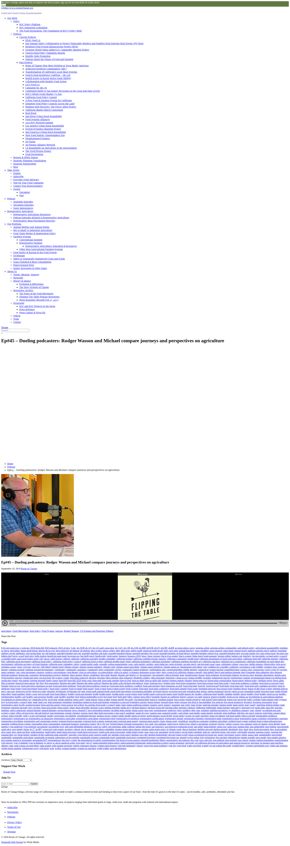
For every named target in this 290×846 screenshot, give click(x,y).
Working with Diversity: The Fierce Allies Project (50, 106)
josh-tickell (206, 699)
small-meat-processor (66, 732)
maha (118, 705)
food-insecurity (237, 686)
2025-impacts (51, 648)
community (60, 669)
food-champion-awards (171, 686)
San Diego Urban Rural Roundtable (43, 116)
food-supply (88, 688)
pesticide (218, 713)
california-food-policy (41, 661)
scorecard (47, 729)
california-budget (124, 659)
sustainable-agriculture (23, 737)
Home (10, 463)
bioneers (123, 656)
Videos (16, 315)
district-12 (134, 675)
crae (18, 672)
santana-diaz (243, 726)
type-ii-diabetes (36, 743)
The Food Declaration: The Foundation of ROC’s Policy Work (50, 30)
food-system (100, 688)
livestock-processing (262, 702)
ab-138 (126, 648)
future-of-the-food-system (260, 688)
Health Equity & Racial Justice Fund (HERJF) (48, 78)
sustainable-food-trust (125, 737)
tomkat (252, 740)
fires (42, 683)
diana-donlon (76, 675)
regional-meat (111, 721)
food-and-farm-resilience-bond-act (93, 686)
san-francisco (157, 726)
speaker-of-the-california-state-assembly (49, 735)
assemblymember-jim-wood (145, 653)
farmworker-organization (219, 680)
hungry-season (187, 697)
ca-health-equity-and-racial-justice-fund (20, 659)
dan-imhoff (208, 672)
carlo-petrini (139, 664)
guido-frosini (281, 691)
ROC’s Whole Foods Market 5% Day (43, 94)
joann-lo (153, 699)
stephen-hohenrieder (158, 735)
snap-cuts (153, 732)
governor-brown (160, 691)
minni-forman (223, 707)
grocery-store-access (234, 691)
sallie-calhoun (128, 726)
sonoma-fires (7, 735)
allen (118, 650)
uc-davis (48, 743)
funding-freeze (240, 688)
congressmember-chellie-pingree (181, 669)
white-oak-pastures (279, 745)
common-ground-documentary (39, 669)
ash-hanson (50, 653)
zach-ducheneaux (118, 748)
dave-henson (276, 672)
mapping (176, 705)
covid (267, 669)
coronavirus (258, 669)
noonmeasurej (160, 710)
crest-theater (72, 672)
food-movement (29, 688)
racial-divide (166, 716)
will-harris (44, 748)
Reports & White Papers (25, 157)
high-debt (122, 697)
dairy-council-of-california (174, 672)
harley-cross (31, 694)
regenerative (7, 718)
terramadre (27, 740)
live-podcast (217, 702)
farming (188, 680)
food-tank (143, 688)
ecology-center (62, 678)
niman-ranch (138, 710)
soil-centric (231, 732)
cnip (205, 667)
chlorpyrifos (269, 664)
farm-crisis (87, 680)
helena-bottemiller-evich (91, 697)
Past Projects (25, 62)
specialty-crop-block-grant (81, 735)
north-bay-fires (175, 710)
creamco (40, 672)
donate (201, 675)
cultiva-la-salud (120, 672)
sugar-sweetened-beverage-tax (202, 735)
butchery (247, 656)
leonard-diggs (167, 702)
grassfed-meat (193, 691)
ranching (204, 716)
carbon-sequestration (117, 664)
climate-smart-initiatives (151, 667)
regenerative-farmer (174, 718)
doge (182, 675)
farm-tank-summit (110, 680)
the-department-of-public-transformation (97, 740)
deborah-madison (9, 675)
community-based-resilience (135, 669)
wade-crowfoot (194, 745)
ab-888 (142, 648)
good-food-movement (120, 691)
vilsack (139, 745)
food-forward (212, 686)
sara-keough (283, 726)
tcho (202, 737)
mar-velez (185, 705)
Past (21, 195)
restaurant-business (70, 724)
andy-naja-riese (171, 650)
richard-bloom (116, 724)
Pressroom (18, 303)
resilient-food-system (238, 721)
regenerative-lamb (212, 718)
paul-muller (194, 713)
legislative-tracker (138, 702)
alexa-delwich (62, 650)
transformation (281, 740)
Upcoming (24, 192)
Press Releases (27, 309)
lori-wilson (79, 705)
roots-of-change (260, 724)
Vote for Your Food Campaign (28, 182)
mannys (167, 705)
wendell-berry (238, 745)
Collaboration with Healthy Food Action (45, 81)
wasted (205, 745)
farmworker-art (200, 680)
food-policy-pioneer (59, 688)
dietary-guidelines (91, 675)
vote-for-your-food (177, 745)
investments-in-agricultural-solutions (266, 697)
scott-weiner (58, 729)
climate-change (71, 667)
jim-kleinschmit (141, 699)
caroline (149, 664)
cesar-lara (243, 664)
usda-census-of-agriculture (26, 745)
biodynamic (112, 656)
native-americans (18, 710)
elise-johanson (126, 678)
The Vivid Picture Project (38, 151)
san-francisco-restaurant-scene (179, 726)
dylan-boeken (7, 678)
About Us (12, 271)
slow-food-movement (259, 729)
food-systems (132, 688)
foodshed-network (207, 688)
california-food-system (92, 661)
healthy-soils (53, 697)
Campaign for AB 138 (36, 87)
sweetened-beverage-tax (167, 737)
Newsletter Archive (23, 290)
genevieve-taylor (24, 691)
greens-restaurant (216, 691)
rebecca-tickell (248, 716)
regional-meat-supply (128, 721)
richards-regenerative (134, 724)
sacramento (42, 726)
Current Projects (27, 37)
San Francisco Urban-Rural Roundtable (45, 132)
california (75, 659)
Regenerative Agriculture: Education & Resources (51, 246)
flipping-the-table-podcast (89, 683)
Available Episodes (23, 201)
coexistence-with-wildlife (251, 667)
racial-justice (179, 716)
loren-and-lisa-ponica (51, 705)
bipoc (144, 656)
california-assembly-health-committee (98, 659)
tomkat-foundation (265, 740)
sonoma (251, 732)
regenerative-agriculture (87, 718)
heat (77, 697)
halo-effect (6, 694)
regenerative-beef (107, 718)
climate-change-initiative (90, 667)
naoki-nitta (260, 707)
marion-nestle (225, 705)
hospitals (155, 697)
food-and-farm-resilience (64, 686)
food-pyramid (75, 688)
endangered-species (221, 678)
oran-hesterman (57, 713)
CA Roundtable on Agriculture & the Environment (51, 148)
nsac (198, 710)
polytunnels (40, 716)
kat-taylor (242, 699)
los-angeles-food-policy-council (100, 705)
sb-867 (38, 729)
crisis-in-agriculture (88, 672)
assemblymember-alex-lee (69, 653)
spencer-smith (100, 735)
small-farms (50, 732)
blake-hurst (197, 656)
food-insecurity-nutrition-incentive (261, 686)
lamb (35, 702)
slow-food (243, 729)
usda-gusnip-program (62, 745)
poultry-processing (56, 716)
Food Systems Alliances (37, 119)
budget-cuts (236, 656)
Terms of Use (14, 827)
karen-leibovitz (219, 699)
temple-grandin (248, 737)
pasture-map (156, 713)
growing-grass (267, 691)
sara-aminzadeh (257, 726)
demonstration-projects (50, 675)
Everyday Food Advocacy (26, 179)
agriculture (6, 631)
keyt (3, 702)
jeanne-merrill (117, 699)
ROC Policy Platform (29, 24)
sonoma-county (263, 732)
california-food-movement (18, 661)
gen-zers (11, 691)
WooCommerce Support (142, 593)
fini (37, 683)
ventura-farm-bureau (107, 745)
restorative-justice (88, 724)
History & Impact (22, 281)
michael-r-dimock (187, 707)
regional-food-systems (93, 721)
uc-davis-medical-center (64, 743)
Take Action (13, 170)
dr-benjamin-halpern (229, 675)
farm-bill (63, 680)
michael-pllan (171, 707)
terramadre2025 (39, 740)
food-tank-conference (159, 688)
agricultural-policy (246, 648)
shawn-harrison (189, 729)
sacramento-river (56, 726)
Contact (17, 322)
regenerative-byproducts (127, 718)
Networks (18, 277)
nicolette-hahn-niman (121, 710)
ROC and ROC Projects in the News (37, 306)
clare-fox (36, 667)
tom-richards (231, 740)
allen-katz (125, 650)
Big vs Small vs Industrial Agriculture (32, 230)
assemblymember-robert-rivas (204, 653)
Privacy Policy (14, 822)
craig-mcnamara (28, 672)
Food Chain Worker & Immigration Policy (34, 233)
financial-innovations (25, 683)
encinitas (207, 678)
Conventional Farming (30, 239)
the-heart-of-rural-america (128, 740)
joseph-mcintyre (193, 699)
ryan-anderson (16, 726)
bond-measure (210, 656)
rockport (213, 724)
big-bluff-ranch (87, 656)
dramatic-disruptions (264, 675)
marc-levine (196, 705)
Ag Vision (30, 141)
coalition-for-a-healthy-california (223, 667)
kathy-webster (254, 699)
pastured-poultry (170, 713)
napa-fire (270, 707)
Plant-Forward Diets (23, 265)
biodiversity (100, 656)
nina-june (148, 710)
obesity (258, 710)
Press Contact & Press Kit (32, 312)
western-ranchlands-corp (257, 745)
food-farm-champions (186, 683)
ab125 (157, 648)
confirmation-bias (157, 669)
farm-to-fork (125, 680)
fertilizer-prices (265, 680)
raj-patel (196, 716)
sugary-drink (241, 735)
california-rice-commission (233, 661)
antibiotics (20, 653)
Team (16, 319)
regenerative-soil (32, 721)
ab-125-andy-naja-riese (103, 648)
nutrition (205, 710)
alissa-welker (109, 650)
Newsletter (13, 812)
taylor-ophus (193, 737)
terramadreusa (54, 740)
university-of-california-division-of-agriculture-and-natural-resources (217, 743)
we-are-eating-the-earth (220, 745)
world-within (103, 748)
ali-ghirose (85, 650)
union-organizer (177, 743)
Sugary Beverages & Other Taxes (30, 268)
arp (43, 653)
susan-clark (253, 735)
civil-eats (27, 667)
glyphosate (61, 691)
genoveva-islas (39, 691)
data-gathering (262, 672)
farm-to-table (138, 680)
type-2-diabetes (21, 743)
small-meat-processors (87, 732)
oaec (252, 710)
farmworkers (238, 680)
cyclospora (134, 672)
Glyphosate (19, 255)
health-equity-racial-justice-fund (127, 694)
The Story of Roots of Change (34, 287)
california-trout (55, 664)
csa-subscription (105, 672)
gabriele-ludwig (280, 688)
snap (146, 732)
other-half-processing (103, 713)
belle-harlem (41, 656)
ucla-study (81, 743)
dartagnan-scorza (147, 672)
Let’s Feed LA (32, 84)
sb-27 (32, 729)
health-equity (105, 694)
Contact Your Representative (28, 186)
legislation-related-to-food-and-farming (91, 702)
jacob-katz (53, 699)
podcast (59, 631)
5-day (73, 648)
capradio (103, 664)
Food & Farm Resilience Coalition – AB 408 (47, 75)
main (123, 705)
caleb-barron (56, 659)
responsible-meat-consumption (45, 724)
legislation (67, 702)
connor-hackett (216, 669)
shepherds (233, 729)
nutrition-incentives (219, 710)
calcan (46, 659)
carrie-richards (175, 664)
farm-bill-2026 (74, 680)
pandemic (130, 713)
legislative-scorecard (119, 702)
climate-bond (57, 667)
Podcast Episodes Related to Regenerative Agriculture (41, 217)
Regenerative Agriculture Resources (32, 214)
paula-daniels (207, 713)
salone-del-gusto (143, 726)
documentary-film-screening (165, 675)
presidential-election (86, 716)
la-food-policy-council (16, 702)
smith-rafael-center (135, 732)
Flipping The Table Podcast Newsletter (39, 296)
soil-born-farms (218, 732)
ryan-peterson (29, 726)
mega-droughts (82, 707)
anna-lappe (228, 650)
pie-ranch (249, 713)
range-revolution (217, 716)
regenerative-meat (230, 718)
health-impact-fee (186, 694)
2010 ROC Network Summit (39, 122)
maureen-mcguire (19, 707)
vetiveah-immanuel (126, 745)
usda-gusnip (45, 745)
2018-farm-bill (37, 648)
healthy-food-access (268, 694)
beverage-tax (73, 656)
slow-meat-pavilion (21, 732)
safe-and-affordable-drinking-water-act (83, 726)
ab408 (171, 648)
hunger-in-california (169, 697)
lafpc (30, 702)
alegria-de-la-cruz (46, 650)
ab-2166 (135, 648)
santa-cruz (222, 726)
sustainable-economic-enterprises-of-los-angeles (56, 737)
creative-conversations (55, 672)
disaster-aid (123, 675)
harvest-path (44, 694)
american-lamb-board (153, 650)
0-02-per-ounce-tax (10, 648)
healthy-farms (239, 694)
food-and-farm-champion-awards (36, 686)
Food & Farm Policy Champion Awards (45, 53)
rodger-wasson (233, 724)
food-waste (192, 688)
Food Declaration (34, 154)
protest (114, 716)
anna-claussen (216, 650)
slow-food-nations (278, 729)
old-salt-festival (41, 713)
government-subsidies (142, 691)
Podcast (11, 198)
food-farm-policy (222, 683)
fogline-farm (169, 683)
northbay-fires (189, 710)
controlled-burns (232, 669)
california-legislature (161, 661)
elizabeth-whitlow (141, 678)
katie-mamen (267, 699)
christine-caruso (8, 667)
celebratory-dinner (229, 664)
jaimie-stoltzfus (65, 699)
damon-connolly (195, 672)
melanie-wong (97, 707)
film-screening (8, 683)
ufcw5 (89, 743)
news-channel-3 (79, 710)
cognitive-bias (270, 667)
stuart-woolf (182, 735)
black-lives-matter (169, 656)
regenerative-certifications (152, 718)
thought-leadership (150, 740)
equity (15, 680)
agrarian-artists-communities (223, 648)
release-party (172, 721)
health (96, 694)
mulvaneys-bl (247, 707)
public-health (124, 716)
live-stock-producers (233, 702)
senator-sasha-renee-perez (153, 729)
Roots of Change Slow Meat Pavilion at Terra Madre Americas (57, 65)
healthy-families (225, 694)
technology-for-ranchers (216, 737)
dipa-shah (105, 675)
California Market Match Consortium (44, 110)
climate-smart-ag (171, 667)
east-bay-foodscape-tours (27, 678)
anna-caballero (202, 650)
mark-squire (238, 705)
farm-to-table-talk (153, 680)
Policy (16, 21)
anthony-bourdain (278, 650)
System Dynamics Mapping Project (43, 129)
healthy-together (67, 697)
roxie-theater (274, 724)
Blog (15, 167)
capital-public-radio (89, 664)
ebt (53, 678)
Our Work (12, 18)
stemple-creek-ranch (121, 735)
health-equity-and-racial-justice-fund (160, 694)
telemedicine (234, 737)
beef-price (29, 656)
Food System (48, 631)
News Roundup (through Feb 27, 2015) (38, 300)
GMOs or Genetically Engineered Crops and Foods (39, 258)
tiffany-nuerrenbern (169, 740)
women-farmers (69, 748)
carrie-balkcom (161, 664)
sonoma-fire (276, 732)
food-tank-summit (178, 688)
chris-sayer (281, 664)
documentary (145, 675)
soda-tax (207, 732)
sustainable (6, 737)
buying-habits (258, 656)
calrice (76, 664)
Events (16, 189)
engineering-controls (240, 678)
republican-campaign (199, 721)
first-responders (51, 683)
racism (188, 716)
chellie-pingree (256, 664)
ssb (109, 735)
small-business (37, 732)
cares (130, 664)
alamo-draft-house (29, 650)
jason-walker (104, 699)
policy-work (29, 716)
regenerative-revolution (12, 721)
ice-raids (198, 697)
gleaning (51, 691)
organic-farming (72, 713)
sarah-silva (6, 729)
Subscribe (18, 176)
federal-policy (251, 680)
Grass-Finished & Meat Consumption (32, 262)
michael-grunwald (156, 707)
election (92, 678)
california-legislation (141, 661)
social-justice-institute (192, 732)
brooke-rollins (224, 656)
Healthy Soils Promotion (37, 56)
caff (41, 659)
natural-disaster (34, 710)
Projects (17, 34)
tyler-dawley (7, 743)
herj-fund (107, 697)
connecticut (203, 669)
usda (11, 745)
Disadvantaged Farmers (37, 138)
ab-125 (88, 648)
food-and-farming (151, 686)
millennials (211, 707)
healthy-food (253, 694)
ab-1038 (81, 648)
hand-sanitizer (18, 694)
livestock (248, 702)
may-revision (34, 707)
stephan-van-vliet (139, 735)
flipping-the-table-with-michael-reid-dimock (122, 683)
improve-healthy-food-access (224, 697)
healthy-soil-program (36, 697)
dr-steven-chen (247, 675)
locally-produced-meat (29, 705)
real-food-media (233, 716)
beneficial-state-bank (57, 656)
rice (107, 724)
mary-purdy (250, 705)
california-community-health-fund (183, 659)
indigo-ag (243, 697)
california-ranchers (211, 661)
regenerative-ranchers (277, 718)
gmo (83, 691)
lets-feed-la (193, 702)
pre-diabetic (70, 716)
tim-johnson (184, 740)
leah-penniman (55, 702)
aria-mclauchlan (33, 653)
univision (255, 743)
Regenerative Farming (30, 243)
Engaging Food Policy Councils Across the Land (49, 103)
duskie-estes (280, 675)
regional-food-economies (70, 721)
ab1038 (149, 648)
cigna (19, 667)
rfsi (103, 724)
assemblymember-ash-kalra (95, 653)
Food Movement (20, 631)
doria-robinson (212, 675)
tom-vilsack (243, 740)
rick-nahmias (160, 724)
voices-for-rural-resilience (155, 745)
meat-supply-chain (66, 707)
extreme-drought (37, 680)
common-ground (16, 669)
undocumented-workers (157, 743)
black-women (185, 656)
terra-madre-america (276, 737)
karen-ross (232, 699)
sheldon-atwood (205, 729)
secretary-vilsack (72, 729)
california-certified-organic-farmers (149, 659)
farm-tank (97, 680)
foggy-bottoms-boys (153, 683)
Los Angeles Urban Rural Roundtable (44, 125)
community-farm (95, 669)
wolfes (58, 748)
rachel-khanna (153, 716)
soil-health (242, 732)
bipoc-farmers (154, 656)
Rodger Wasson (71, 631)
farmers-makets (176, 680)
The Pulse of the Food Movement (36, 293)
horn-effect (145, 697)
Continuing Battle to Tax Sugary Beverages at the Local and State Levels (62, 91)
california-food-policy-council (67, 661)
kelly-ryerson (280, 699)
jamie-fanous (91, 699)
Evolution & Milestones (31, 284)
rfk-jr (99, 724)
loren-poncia (67, 705)
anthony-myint (8, 653)
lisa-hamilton (205, 702)
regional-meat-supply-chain (152, 721)
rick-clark (149, 724)
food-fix (202, 686)
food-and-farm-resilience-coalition (126, 686)
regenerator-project (49, 721)
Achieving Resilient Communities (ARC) (46, 68)
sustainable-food (107, 737)
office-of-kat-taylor (25, 713)
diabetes (65, 675)
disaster (113, 675)
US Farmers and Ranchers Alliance (97, 631)
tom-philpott (218, 740)
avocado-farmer (248, 653)
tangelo (183, 737)
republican (183, 721)
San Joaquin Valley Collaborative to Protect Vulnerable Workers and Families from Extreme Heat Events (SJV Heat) (84, 43)
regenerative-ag (20, 718)
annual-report (240, 650)
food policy (35, 631)
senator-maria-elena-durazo (128, 729)
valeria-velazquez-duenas (85, 745)
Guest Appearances (23, 208)
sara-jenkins (270, 726)
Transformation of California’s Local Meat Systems (51, 72)
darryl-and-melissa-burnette (227, 672)
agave (192, 648)
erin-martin (24, 680)
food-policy (43, 688)
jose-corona (179, 699)
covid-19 (274, 669)
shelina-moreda (220, 729)
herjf (115, 697)
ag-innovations (182, 648)
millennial (200, 707)
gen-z (3, 691)
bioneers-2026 (134, 656)
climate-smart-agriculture (128, 667)
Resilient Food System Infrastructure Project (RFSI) (51, 46)
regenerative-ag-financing (41, 718)
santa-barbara (210, 726)
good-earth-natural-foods (98, 691)
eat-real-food (45, 678)
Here (3, 5)
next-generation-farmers (99, 710)
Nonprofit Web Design (12, 842)
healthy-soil (20, 697)
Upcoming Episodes (23, 205)
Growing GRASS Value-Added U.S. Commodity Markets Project (57, 49)
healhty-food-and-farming (80, 694)
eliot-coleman (112, 678)
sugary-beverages (226, 735)
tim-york (194, 740)
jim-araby (129, 699)
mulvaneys (235, 707)
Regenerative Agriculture (20, 211)
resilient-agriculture (218, 721)
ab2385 (164, 648)
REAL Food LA (32, 40)
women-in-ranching (86, 748)
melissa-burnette (112, 707)
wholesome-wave (30, 748)
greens (204, 691)
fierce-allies (278, 680)
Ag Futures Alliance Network (40, 144)
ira (29, 699)
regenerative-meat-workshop (253, 718)
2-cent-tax (25, 648)
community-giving (112, 669)
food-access (14, 686)
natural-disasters (49, 710)
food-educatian (190, 686)
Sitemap (11, 831)
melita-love (125, 707)
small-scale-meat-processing (112, 732)
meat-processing (49, 707)
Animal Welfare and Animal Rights (31, 227)
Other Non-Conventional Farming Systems (41, 249)
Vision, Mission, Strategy (26, 274)
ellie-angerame (158, 678)
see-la (83, 729)
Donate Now (9, 772)
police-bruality (16, 716)
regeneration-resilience (266, 716)
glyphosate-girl (73, 691)
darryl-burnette (248, 672)
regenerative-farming (194, 718)
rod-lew (221, 724)
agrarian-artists (202, 648)
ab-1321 (119, 648)
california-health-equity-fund (117, 661)
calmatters (68, 664)
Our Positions (14, 224)
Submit (34, 784)
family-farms (52, 680)
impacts (206, 697)
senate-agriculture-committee (100, 729)
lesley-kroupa (180, 702)
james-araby (79, 699)
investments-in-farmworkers (14, 699)
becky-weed (18, 656)
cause (218, 664)
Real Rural (30, 113)
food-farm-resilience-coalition (244, 683)
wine (52, 748)
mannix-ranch (156, 705)
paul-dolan (183, 713)
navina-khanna (64, 710)
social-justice (175, 732)
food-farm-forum (205, 683)
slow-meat (6, 732)
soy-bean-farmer (22, 735)
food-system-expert (116, 688)
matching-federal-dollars (268, 705)
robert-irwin (172, 724)
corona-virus (246, 669)
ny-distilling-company (239, 710)
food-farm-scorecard (269, 683)
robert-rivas (184, 724)
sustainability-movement (270, 735)
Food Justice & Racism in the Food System (35, 252)
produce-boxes (104, 716)
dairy (158, 672)
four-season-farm (224, 688)
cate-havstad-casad (206, 664)
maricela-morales (211, 705)
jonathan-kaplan (165, 699)
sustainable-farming (89, 737)
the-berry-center (69, 740)
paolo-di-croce (142, 713)
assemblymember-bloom (120, 653)
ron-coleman (246, 724)
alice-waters (96, 650)
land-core (42, 702)
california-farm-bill (252, 659)
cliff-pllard (46, 667)
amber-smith (136, 650)
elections (101, 678)
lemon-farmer (153, 702)
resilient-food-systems (20, 724)
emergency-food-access (176, 678)
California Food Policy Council (41, 97)
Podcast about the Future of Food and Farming (49, 59)
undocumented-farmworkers (106, 743)
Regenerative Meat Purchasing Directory (34, 220)
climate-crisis (109, 667)
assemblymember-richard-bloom (174, 653)
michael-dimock (139, 707)
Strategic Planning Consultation (29, 160)
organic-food (87, 713)
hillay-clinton (133, 697)
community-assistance (76, 669)
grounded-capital (252, 691)
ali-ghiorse (74, 650)
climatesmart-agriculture (191, 667)
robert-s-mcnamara (199, 724)
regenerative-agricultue (64, 718)
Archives (5, 760)
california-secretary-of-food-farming (31, 664)
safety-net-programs (111, 726)
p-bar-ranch (119, 713)
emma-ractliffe (195, 678)
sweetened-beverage (146, 737)
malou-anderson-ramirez (138, 705)
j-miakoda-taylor (39, 699)
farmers (165, 680)
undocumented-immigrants (133, 743)
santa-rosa (232, 726)
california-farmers (269, 659)
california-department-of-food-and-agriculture (220, 659)
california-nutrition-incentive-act (186, 661)
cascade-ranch (189, 664)
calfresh (66, 659)
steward (172, 735)
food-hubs (224, 686)
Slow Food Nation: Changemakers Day (45, 135)
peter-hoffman (229, 713)
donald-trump (191, 675)
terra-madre (261, 737)
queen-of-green (138, 716)
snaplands (163, 732)
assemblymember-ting (229, 653)
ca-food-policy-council (276, 656)
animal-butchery (186, 650)
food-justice (16, 688)
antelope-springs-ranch (258, 650)
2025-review (64, 648)
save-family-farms (20, 729)
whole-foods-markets (11, 748)
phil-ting (241, 713)
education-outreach (79, 678)
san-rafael (198, 726)
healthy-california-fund (206, 694)
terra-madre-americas (11, 740)
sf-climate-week (174, 729)
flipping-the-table (68, 683)
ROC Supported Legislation (33, 27)
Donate (17, 173)
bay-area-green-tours (266, 653)
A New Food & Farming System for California (48, 100)
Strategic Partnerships (24, 163)
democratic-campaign (28, 675)
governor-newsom (177, 691)
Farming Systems (22, 236)
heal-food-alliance (58, 694)
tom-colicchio (205, 740)
